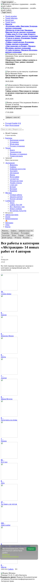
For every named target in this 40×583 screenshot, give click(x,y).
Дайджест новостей (12, 117)
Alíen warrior (5, 524)
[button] (11, 16)
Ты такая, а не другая (9, 503)
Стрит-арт (29, 235)
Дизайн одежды (7, 237)
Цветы (3, 356)
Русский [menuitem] (8, 123)
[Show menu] (15, 2)
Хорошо (31, 549)
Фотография (25, 233)
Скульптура (6, 235)
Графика (13, 231)
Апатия (4, 377)
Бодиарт (21, 235)
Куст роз (4, 461)
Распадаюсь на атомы (9, 419)
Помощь (4, 575)
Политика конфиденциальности (22, 579)
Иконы (14, 235)
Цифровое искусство (26, 231)
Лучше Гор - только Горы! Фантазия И (15, 545)
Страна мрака (6, 293)
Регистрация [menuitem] (14, 125)
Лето (3, 482)
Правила (20, 577)
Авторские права (7, 581)
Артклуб (11, 159)
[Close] (23, 129)
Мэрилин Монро (7, 335)
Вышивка (26, 237)
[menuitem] (19, 123)
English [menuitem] (14, 123)
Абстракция (15, 233)
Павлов (4, 314)
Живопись (5, 231)
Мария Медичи (6, 398)
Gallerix (11, 569)
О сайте (16, 575)
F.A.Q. (10, 575)
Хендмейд (5, 233)
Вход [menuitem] (7, 125)
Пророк (4, 440)
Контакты (23, 575)
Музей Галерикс (11, 134)
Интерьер (18, 237)
